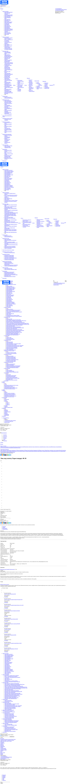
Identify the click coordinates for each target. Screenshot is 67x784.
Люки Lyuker (12, 452)
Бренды (1, 753)
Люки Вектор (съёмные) (42, 451)
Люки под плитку (9, 286)
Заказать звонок (56, 284)
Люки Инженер (29, 451)
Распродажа (18, 447)
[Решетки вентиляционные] (8, 133)
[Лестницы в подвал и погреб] (8, 117)
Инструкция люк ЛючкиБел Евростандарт (7, 569)
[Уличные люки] (8, 95)
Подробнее (6, 596)
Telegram (5, 438)
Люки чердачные (9, 370)
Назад (11, 282)
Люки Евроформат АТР (13, 450)
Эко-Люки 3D (7, 451)
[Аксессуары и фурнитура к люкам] (8, 114)
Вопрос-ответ (2, 752)
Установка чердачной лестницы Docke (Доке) (8, 739)
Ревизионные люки (9, 341)
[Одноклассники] (2, 455)
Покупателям (6, 399)
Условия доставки (3, 749)
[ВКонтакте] (1, 455)
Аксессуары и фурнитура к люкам (36, 446)
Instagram (5, 437)
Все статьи (2, 738)
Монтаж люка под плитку (4, 584)
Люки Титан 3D (17, 451)
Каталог (11, 283)
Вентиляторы (8, 374)
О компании (2, 742)
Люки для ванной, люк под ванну (6, 741)
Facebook (5, 434)
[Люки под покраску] (8, 36)
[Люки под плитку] (8, 10)
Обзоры (1, 754)
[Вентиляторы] (8, 148)
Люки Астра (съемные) (55, 450)
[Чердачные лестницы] (10, 253)
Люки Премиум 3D (23, 451)
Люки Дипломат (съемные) (5, 450)
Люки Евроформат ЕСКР (35, 450)
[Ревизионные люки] (8, 98)
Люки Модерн (61, 450)
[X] (5, 455)
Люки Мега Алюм (48, 450)
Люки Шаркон (12, 451)
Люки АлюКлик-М (7, 452)
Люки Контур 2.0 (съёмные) (58, 451)
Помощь (1, 747)
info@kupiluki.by (3, 5)
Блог (1, 751)
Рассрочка (8, 402)
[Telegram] (10, 455)
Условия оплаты (3, 748)
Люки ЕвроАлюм (28, 450)
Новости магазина (4, 735)
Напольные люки (9, 318)
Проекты (5, 392)
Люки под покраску (9, 309)
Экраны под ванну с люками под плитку (7, 740)
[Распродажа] (10, 277)
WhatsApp (5, 440)
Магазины (2, 745)
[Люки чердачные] (10, 266)
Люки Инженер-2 (35, 451)
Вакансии (2, 744)
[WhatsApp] (7, 455)
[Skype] (9, 455)
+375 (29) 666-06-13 (58, 8)
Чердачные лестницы (55, 446)
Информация (2, 746)
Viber (4, 439)
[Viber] (6, 455)
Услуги (5, 384)
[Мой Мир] (3, 455)
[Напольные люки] (8, 50)
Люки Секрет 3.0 (42, 450)
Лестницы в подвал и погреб (11, 352)
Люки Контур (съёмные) (50, 451)
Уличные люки (8, 337)
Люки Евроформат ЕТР (21, 450)
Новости (1, 743)
